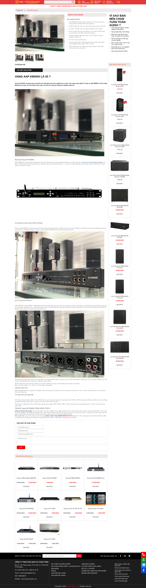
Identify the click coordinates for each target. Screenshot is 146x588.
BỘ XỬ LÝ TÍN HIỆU (88, 568)
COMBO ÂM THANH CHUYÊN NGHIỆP (94, 571)
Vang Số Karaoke (32, 10)
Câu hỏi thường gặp (121, 581)
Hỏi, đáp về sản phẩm (26, 423)
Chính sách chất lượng (122, 576)
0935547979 (109, 3)
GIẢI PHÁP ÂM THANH (58, 573)
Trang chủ (19, 10)
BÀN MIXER (55, 568)
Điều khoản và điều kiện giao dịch (122, 564)
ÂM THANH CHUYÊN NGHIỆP (60, 564)
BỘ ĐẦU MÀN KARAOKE (89, 573)
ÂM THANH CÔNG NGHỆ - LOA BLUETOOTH (65, 566)
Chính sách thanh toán (122, 568)
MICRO (53, 571)
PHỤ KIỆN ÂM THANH (58, 575)
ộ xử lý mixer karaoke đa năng (93, 162)
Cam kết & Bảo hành (121, 578)
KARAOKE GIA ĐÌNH (88, 564)
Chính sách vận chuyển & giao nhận (123, 571)
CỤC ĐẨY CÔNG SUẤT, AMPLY (91, 566)
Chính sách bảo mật (121, 574)
